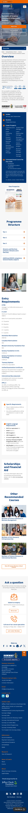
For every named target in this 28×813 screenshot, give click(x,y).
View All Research (7, 754)
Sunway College (6, 713)
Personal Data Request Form (12, 805)
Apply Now (14, 26)
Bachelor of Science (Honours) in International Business (12, 557)
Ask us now (14, 610)
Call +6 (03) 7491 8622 (14, 631)
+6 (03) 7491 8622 (6, 680)
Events (4, 764)
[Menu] (24, 6)
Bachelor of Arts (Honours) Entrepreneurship (10, 538)
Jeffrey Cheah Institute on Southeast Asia (14, 704)
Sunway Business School (11, 52)
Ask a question (14, 30)
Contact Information (7, 682)
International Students (8, 742)
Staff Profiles (5, 773)
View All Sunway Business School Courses (14, 566)
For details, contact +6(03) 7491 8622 (15, 179)
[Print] (17, 646)
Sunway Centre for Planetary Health (12, 718)
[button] (20, 646)
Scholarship (14, 34)
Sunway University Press (9, 727)
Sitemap (18, 797)
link (10, 388)
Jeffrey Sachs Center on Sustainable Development (12, 707)
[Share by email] (10, 646)
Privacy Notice (9, 804)
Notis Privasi (18, 804)
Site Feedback (11, 797)
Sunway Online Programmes (10, 725)
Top (24, 654)
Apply (3, 747)
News (3, 761)
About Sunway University (9, 771)
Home (3, 52)
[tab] (14, 232)
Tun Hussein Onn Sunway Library (11, 730)
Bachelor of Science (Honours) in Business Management (12, 519)
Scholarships (5, 744)
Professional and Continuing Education (13, 710)
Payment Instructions (8, 740)
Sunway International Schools (10, 720)
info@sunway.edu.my (8, 689)
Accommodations (7, 737)
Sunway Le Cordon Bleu (9, 722)
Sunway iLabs (6, 715)
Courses (20, 52)
